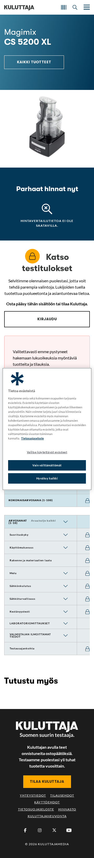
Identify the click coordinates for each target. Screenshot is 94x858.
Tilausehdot (62, 795)
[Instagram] (39, 830)
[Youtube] (69, 830)
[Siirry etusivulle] (19, 7)
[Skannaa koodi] (63, 7)
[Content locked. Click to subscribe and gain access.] (87, 500)
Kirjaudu (47, 319)
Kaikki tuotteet (34, 62)
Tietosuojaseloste (36, 809)
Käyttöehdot (47, 802)
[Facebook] (25, 830)
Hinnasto (67, 809)
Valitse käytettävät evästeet (47, 452)
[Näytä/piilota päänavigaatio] (86, 7)
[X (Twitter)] (54, 830)
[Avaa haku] (75, 7)
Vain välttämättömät (47, 465)
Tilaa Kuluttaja (47, 781)
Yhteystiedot (33, 795)
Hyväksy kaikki (47, 478)
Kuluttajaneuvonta (47, 816)
